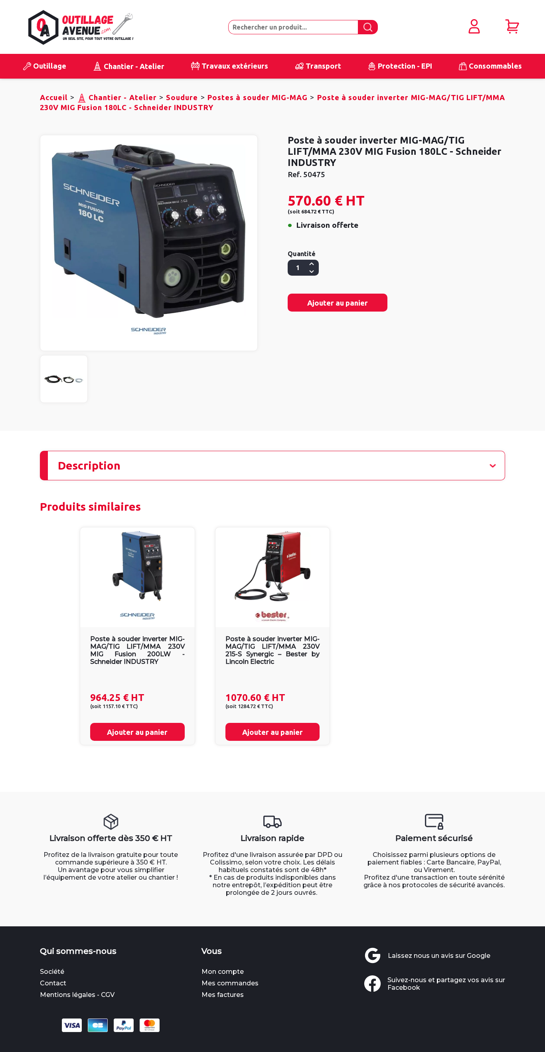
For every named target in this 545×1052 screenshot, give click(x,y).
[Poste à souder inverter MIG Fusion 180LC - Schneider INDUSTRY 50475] (148, 231)
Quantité (302, 253)
